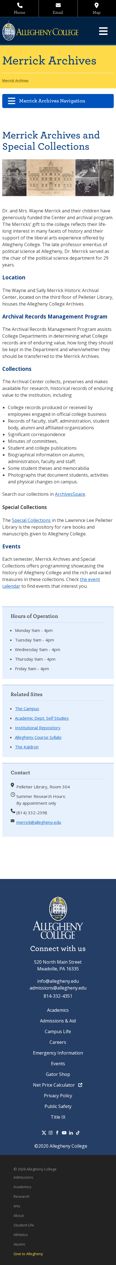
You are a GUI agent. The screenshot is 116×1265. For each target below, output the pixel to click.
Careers (58, 1042)
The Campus (27, 708)
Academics (58, 1010)
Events (58, 1063)
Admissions (23, 1177)
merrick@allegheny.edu (38, 822)
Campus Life (58, 1031)
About (19, 1215)
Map (97, 12)
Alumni (19, 1244)
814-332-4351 (58, 996)
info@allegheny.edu (58, 981)
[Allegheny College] (43, 30)
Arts (17, 1205)
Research (22, 1196)
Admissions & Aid (58, 1021)
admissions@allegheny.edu (58, 988)
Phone (19, 12)
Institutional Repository (38, 727)
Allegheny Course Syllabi (38, 737)
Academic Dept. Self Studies (42, 718)
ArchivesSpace (70, 494)
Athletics (21, 1234)
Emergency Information (58, 1053)
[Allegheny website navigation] (103, 31)
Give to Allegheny (28, 1253)
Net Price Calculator (54, 1085)
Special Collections (31, 520)
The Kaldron (27, 747)
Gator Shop (58, 1074)
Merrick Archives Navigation (52, 101)
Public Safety (58, 1106)
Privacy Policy (58, 1096)
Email (58, 12)
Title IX (58, 1117)
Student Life (24, 1225)
